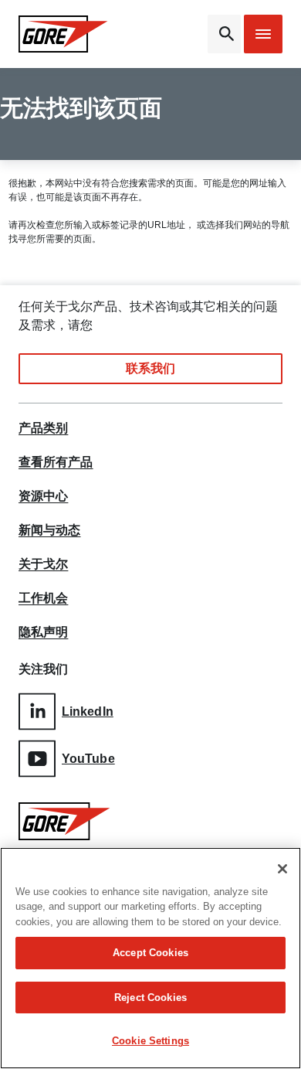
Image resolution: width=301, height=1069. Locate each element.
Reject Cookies (150, 997)
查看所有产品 (56, 462)
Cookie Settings (150, 1041)
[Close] (282, 869)
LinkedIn (87, 711)
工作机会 (43, 598)
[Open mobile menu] (263, 34)
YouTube (88, 758)
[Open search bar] (224, 34)
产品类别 (43, 428)
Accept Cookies (150, 952)
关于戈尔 (43, 564)
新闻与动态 (50, 530)
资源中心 (43, 496)
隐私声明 (43, 632)
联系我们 (150, 368)
